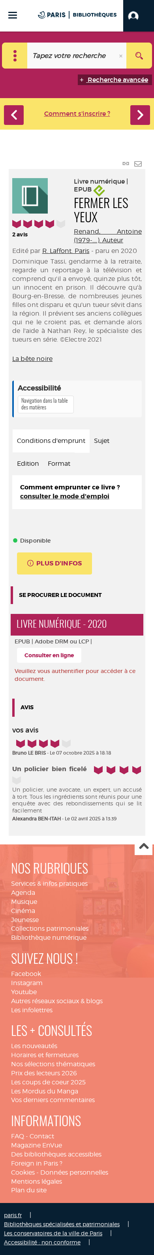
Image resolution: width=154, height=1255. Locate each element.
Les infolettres (32, 1010)
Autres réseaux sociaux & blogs (57, 1001)
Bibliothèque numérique (48, 937)
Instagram (27, 983)
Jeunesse (25, 920)
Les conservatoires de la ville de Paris (53, 1233)
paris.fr (13, 1215)
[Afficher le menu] (12, 15)
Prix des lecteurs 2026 (44, 1073)
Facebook (26, 974)
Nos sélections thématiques (53, 1064)
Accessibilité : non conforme (42, 1242)
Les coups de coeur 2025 (48, 1082)
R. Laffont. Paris (66, 251)
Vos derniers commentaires (53, 1100)
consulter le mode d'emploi (64, 496)
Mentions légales (36, 1181)
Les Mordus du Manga (44, 1091)
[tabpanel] (77, 492)
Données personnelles (74, 1172)
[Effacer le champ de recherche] (121, 56)
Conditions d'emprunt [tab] (51, 440)
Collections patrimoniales (49, 928)
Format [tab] (59, 463)
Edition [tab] (28, 463)
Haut (143, 846)
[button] (138, 16)
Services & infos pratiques (49, 883)
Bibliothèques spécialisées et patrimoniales (62, 1224)
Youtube (24, 992)
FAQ (17, 1136)
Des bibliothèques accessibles (56, 1154)
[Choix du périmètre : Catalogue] (15, 56)
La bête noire (32, 359)
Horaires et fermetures (45, 1055)
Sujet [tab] (101, 440)
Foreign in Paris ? (36, 1163)
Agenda (23, 892)
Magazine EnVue (36, 1145)
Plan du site (29, 1190)
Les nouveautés (34, 1046)
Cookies (23, 1172)
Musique (24, 901)
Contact (42, 1136)
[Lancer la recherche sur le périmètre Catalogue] (139, 56)
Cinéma (23, 911)
